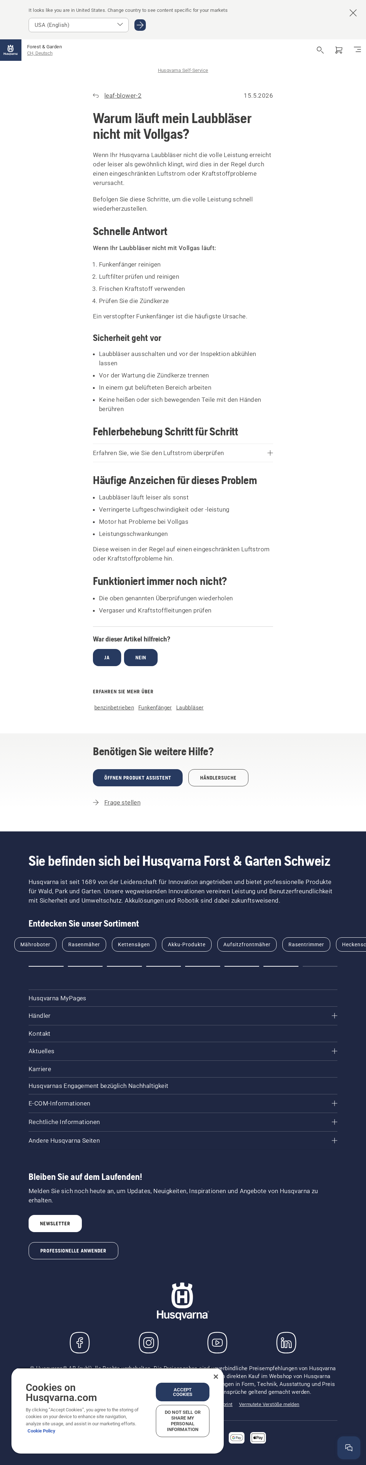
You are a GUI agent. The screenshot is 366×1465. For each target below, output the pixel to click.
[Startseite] (10, 50)
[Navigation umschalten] (357, 50)
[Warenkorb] (338, 50)
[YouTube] (217, 1342)
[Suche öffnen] (320, 50)
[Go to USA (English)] (140, 25)
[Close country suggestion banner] (353, 13)
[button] (46, 966)
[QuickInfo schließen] (351, 1407)
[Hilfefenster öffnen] (348, 1447)
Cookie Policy (41, 1431)
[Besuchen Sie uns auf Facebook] (79, 1342)
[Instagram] (148, 1342)
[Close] (216, 1376)
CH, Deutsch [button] (40, 53)
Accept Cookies (183, 1392)
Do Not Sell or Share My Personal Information (183, 1421)
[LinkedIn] (286, 1342)
